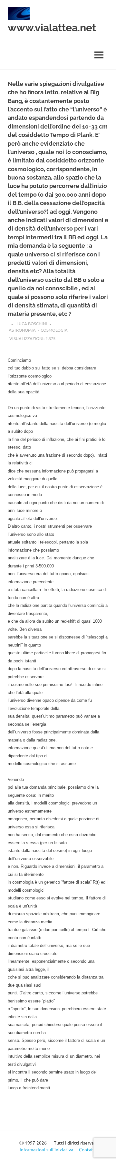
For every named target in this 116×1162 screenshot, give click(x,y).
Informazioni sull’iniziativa (46, 1149)
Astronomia (22, 330)
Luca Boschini (31, 323)
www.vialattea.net (52, 28)
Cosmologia (54, 330)
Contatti (87, 1149)
